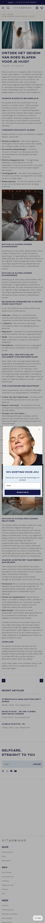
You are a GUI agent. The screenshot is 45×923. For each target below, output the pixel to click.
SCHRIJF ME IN (22, 492)
